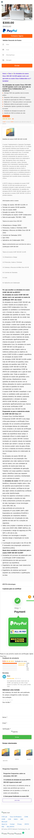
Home (4, 73)
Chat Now (3, 656)
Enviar (17, 66)
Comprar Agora (17, 36)
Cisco (10, 73)
